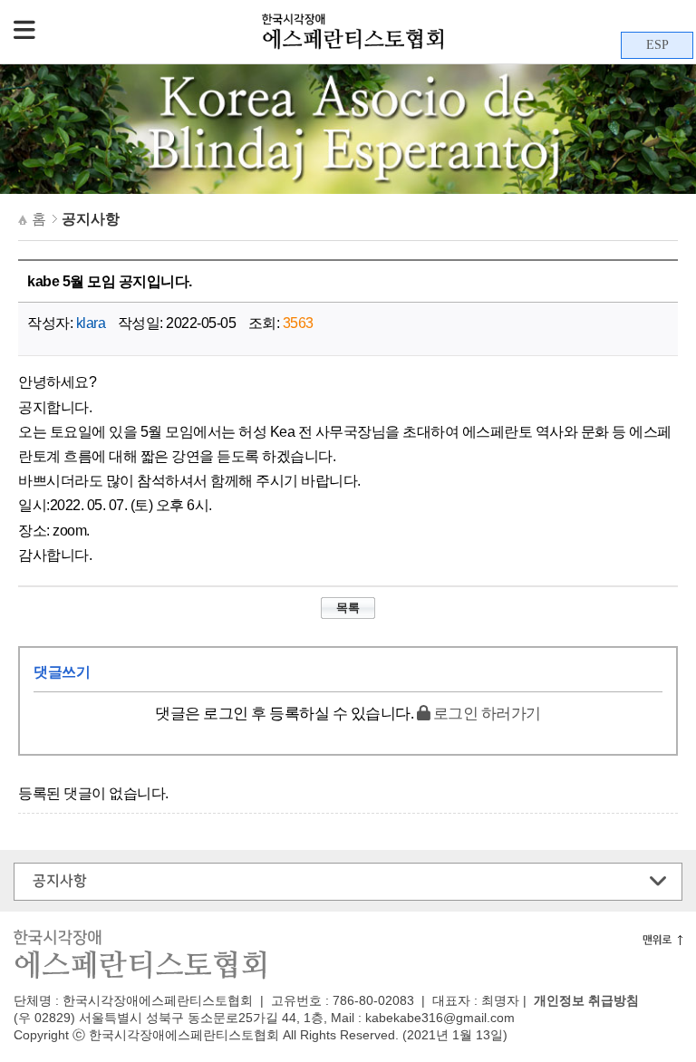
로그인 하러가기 (485, 713)
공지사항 (60, 881)
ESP (657, 45)
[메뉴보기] (24, 31)
